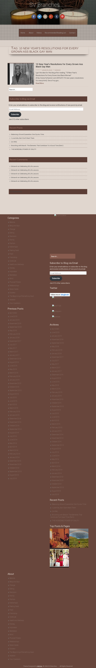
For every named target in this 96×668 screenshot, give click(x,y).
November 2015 (15, 383)
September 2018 (16, 327)
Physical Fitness (15, 282)
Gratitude (13, 261)
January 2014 (14, 457)
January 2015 (14, 415)
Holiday (12, 268)
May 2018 (13, 330)
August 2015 (14, 394)
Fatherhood (14, 247)
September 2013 (16, 471)
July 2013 (13, 478)
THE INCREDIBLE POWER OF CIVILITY (23, 149)
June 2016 (13, 366)
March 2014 (14, 450)
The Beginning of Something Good (22, 296)
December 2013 (15, 461)
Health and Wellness (17, 264)
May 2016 (13, 369)
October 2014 (14, 426)
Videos (39, 33)
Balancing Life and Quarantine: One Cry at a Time (27, 134)
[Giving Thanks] (78, 538)
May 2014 (13, 443)
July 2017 (13, 345)
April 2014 (13, 447)
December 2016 (15, 359)
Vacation (12, 300)
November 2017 (15, 341)
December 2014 (15, 419)
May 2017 (13, 348)
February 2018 (15, 334)
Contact (72, 33)
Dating (12, 233)
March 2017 (14, 352)
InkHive (39, 666)
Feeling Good (14, 250)
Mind (11, 278)
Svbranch (14, 166)
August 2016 (14, 362)
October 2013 (14, 468)
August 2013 (14, 475)
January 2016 (14, 380)
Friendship (13, 257)
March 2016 (14, 373)
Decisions (13, 236)
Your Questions (15, 303)
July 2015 (13, 397)
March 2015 (14, 408)
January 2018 (14, 338)
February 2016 (15, 376)
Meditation (13, 275)
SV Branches (16, 191)
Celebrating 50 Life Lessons (29, 166)
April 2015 (13, 404)
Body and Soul (15, 226)
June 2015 (13, 401)
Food (11, 254)
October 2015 (14, 387)
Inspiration (13, 271)
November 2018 (15, 323)
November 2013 (15, 464)
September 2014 (16, 429)
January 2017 (14, 355)
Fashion (12, 243)
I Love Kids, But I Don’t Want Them (22, 138)
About (31, 33)
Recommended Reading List (55, 33)
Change (12, 229)
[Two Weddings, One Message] (59, 557)
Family (12, 240)
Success (12, 293)
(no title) (14, 142)
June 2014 (13, 440)
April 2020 (13, 313)
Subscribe (15, 114)
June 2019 (13, 316)
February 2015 (15, 411)
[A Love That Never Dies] (59, 538)
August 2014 (14, 433)
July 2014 (13, 436)
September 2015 (16, 390)
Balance (12, 222)
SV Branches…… (48, 4)
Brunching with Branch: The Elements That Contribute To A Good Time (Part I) (37, 145)
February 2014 (15, 454)
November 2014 (15, 422)
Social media (14, 289)
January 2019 (14, 320)
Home (23, 33)
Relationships (14, 286)
